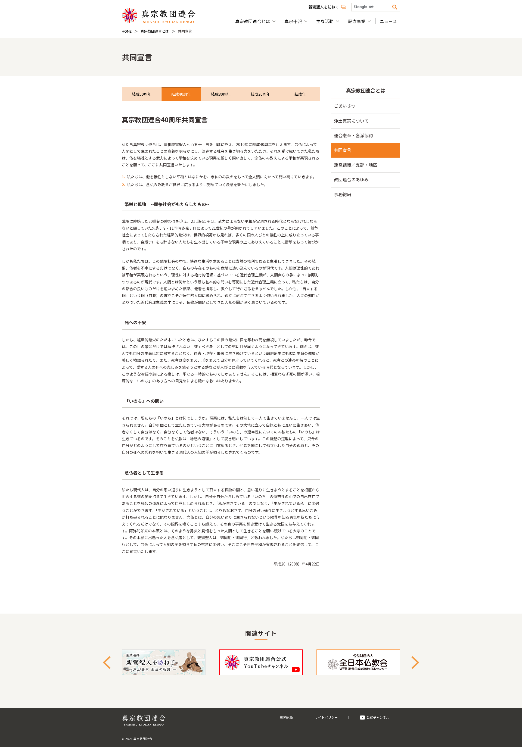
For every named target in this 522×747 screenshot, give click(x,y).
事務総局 (342, 194)
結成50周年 (141, 94)
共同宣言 (342, 150)
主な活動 (325, 21)
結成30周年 (221, 94)
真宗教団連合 (158, 15)
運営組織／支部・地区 (355, 164)
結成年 (300, 94)
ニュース (388, 21)
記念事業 (356, 21)
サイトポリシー (326, 717)
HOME (127, 31)
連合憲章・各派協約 (353, 135)
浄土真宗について (351, 120)
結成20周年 (260, 94)
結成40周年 (181, 94)
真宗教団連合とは (252, 21)
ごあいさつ (345, 105)
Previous (107, 662)
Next (415, 662)
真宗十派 (293, 21)
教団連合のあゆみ (351, 179)
